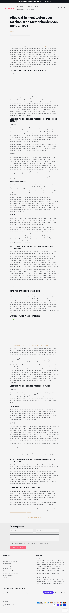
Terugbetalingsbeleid (9, 566)
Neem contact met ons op (10, 561)
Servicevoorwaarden (8, 570)
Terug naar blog (35, 517)
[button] (20, 6)
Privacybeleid (7, 568)
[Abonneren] (26, 592)
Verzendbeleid (7, 563)
